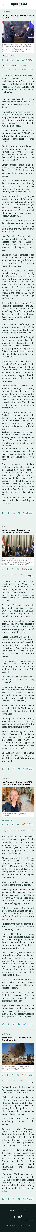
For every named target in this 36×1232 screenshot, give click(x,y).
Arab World (6, 10)
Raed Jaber (11, 54)
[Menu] (2, 4)
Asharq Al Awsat (7, 818)
